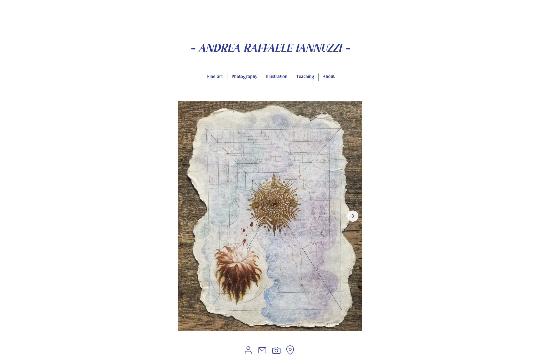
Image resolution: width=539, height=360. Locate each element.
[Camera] (276, 350)
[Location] (290, 350)
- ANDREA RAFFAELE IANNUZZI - (270, 49)
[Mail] (262, 350)
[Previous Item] (186, 216)
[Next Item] (352, 216)
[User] (248, 350)
